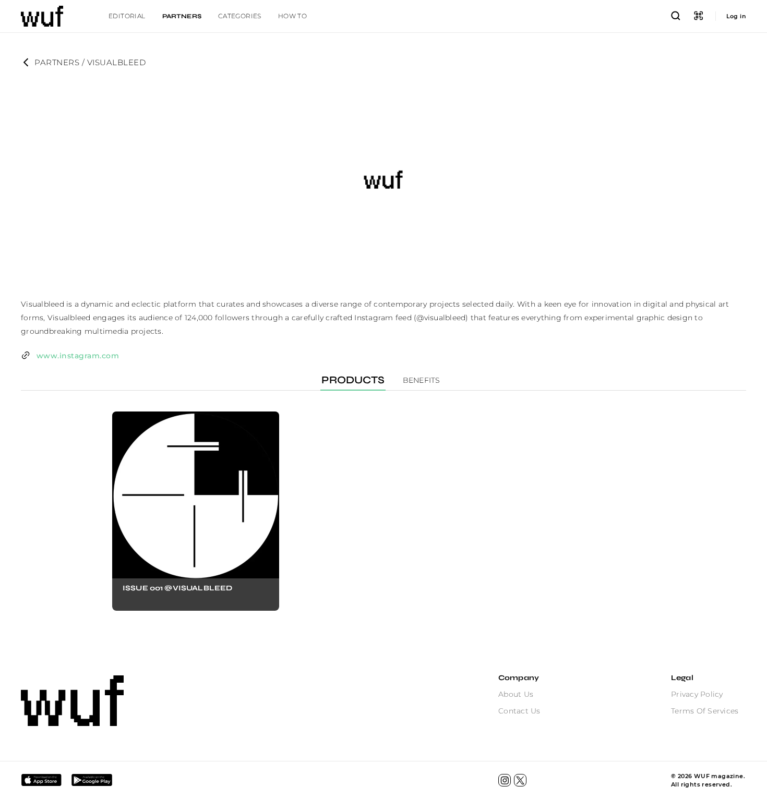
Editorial (127, 16)
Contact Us (519, 711)
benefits (421, 380)
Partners (181, 16)
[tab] (127, 16)
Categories (239, 16)
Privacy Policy (697, 694)
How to (292, 16)
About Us (515, 694)
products (353, 380)
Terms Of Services (704, 711)
